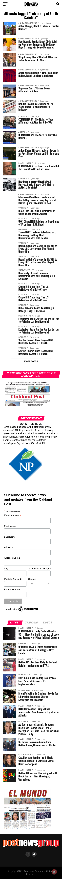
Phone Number (12, 589)
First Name (10, 526)
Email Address (12, 515)
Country (32, 579)
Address (8, 547)
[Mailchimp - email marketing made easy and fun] (22, 611)
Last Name (10, 536)
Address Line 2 (12, 557)
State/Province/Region (39, 568)
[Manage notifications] (54, 871)
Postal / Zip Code (13, 579)
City (6, 568)
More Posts (31, 361)
